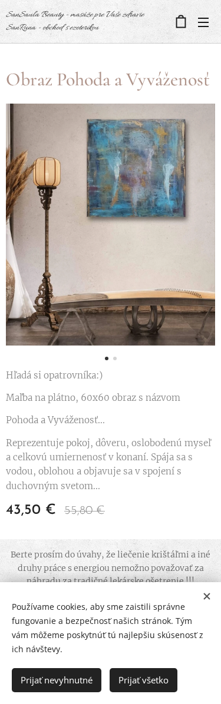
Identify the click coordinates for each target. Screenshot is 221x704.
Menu (203, 22)
